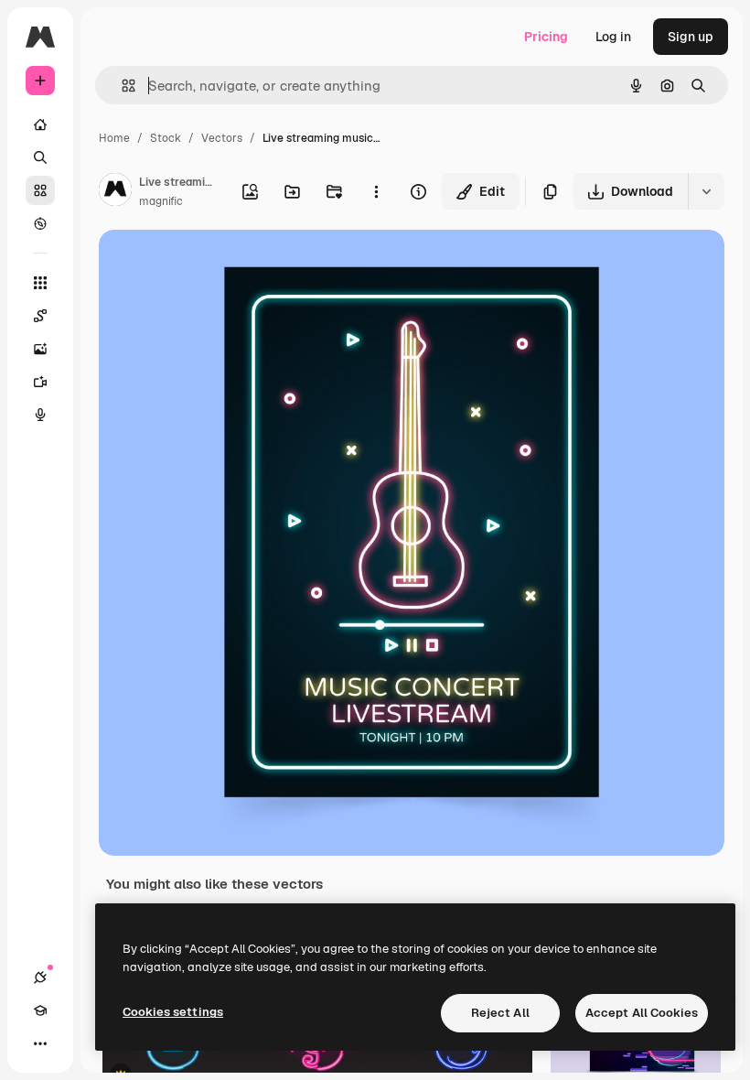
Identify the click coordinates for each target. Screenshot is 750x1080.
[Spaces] (40, 315)
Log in (613, 36)
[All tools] (40, 282)
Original (215, 265)
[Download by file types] (706, 191)
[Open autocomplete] (121, 85)
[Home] (40, 124)
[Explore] (40, 223)
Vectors (221, 138)
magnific (161, 201)
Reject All (500, 1013)
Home (114, 138)
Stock (165, 138)
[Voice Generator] (40, 414)
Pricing (546, 36)
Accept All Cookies (641, 1013)
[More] (40, 1043)
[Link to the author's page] (115, 192)
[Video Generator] (40, 381)
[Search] (40, 157)
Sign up (690, 36)
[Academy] (40, 1010)
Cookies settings (173, 1012)
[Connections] (40, 977)
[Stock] (40, 190)
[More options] (376, 191)
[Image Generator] (40, 348)
